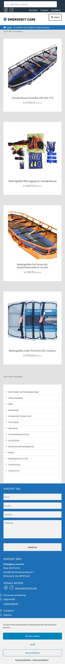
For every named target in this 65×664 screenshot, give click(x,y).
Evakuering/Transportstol (19, 416)
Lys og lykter (14, 440)
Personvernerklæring (23, 660)
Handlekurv (55, 10)
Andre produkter (15, 398)
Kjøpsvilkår (9, 599)
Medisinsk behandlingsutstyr (21, 446)
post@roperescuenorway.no (17, 571)
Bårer (10, 404)
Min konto (33, 10)
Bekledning (13, 410)
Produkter (8, 610)
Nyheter (7, 614)
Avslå (32, 644)
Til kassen (44, 10)
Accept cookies (32, 636)
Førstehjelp (13, 422)
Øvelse (11, 452)
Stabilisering (14, 464)
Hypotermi (13, 428)
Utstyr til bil (14, 470)
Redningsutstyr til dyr (18, 458)
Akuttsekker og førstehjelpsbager (23, 392)
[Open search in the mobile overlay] (30, 4)
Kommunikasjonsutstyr (18, 434)
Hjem (9, 27)
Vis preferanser (32, 652)
